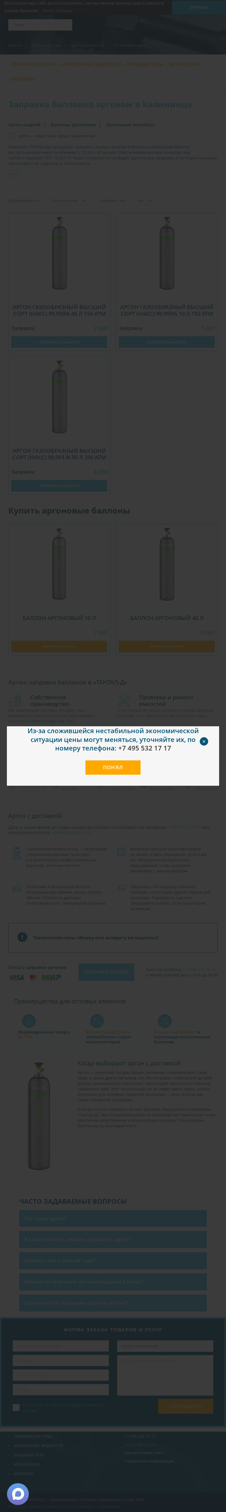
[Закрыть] (210, 735)
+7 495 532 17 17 (144, 747)
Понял (113, 767)
